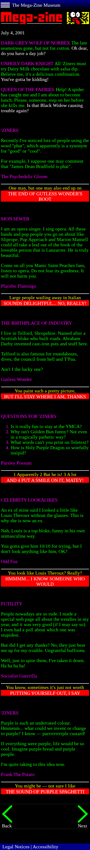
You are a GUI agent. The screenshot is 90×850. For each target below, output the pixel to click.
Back (7, 825)
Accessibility (45, 846)
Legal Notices (16, 846)
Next (82, 825)
